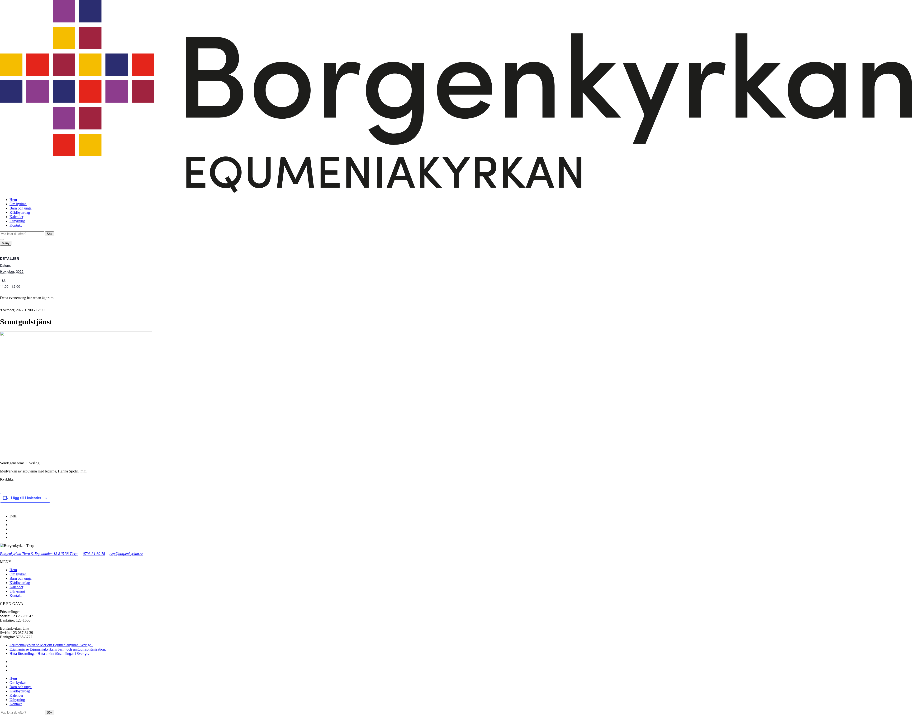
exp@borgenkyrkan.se (126, 554)
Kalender (16, 217)
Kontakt (16, 225)
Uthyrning (17, 221)
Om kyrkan (18, 204)
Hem (13, 200)
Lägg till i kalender (26, 497)
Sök (49, 234)
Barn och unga (21, 208)
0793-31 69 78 (94, 554)
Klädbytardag (20, 212)
